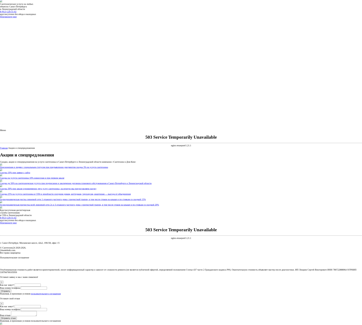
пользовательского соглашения (46, 294)
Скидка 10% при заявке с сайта (15, 172)
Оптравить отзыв (8, 318)
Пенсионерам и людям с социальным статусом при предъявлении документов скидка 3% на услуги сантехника (54, 167)
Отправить (5, 291)
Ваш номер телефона (10, 288)
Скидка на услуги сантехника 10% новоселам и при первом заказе (32, 178)
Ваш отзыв (5, 315)
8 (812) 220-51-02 (8, 11)
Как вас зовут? (7, 285)
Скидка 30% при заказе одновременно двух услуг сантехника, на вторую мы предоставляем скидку (48, 188)
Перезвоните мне (8, 17)
